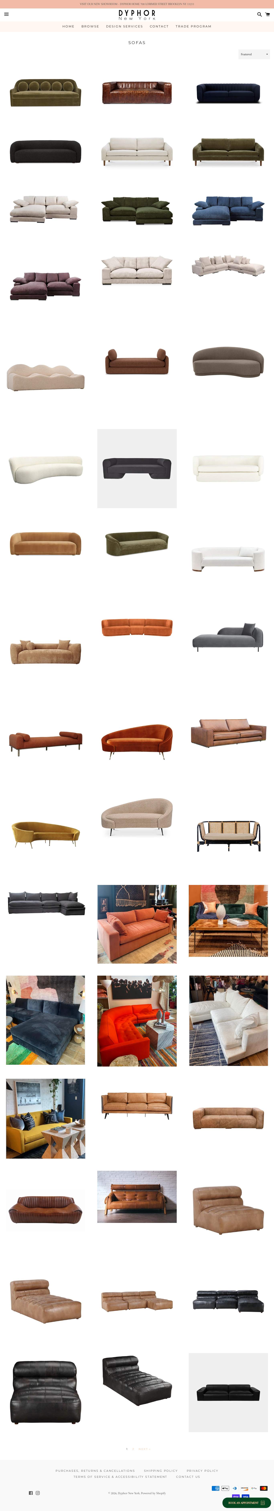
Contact (159, 26)
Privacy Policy (202, 1471)
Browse (90, 26)
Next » (145, 1449)
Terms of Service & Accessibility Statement (120, 1477)
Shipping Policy (161, 1471)
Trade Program (194, 26)
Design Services (124, 26)
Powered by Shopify (153, 1493)
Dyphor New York (129, 1493)
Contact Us (188, 1477)
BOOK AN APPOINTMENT (243, 1502)
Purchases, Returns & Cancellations (95, 1471)
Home (68, 26)
